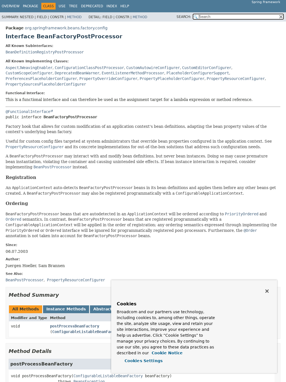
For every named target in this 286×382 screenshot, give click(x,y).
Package (30, 6)
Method (74, 17)
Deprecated (92, 6)
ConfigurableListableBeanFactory (86, 331)
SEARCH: (184, 17)
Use (62, 6)
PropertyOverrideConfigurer (108, 78)
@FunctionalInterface (28, 111)
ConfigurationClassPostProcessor (89, 67)
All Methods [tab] (25, 309)
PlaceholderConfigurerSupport (197, 73)
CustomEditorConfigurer (206, 67)
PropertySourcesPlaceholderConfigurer (46, 84)
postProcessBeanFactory (74, 326)
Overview (11, 6)
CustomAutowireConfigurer (153, 67)
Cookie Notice (166, 353)
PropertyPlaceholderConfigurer (172, 78)
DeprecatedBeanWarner (77, 73)
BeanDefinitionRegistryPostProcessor (45, 52)
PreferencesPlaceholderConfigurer (41, 78)
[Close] (267, 291)
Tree (73, 6)
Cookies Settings (144, 361)
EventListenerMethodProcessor (133, 73)
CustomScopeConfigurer (29, 73)
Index (111, 6)
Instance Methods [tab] (66, 309)
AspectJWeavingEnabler (29, 67)
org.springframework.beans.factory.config (66, 28)
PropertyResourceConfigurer (236, 78)
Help (124, 6)
